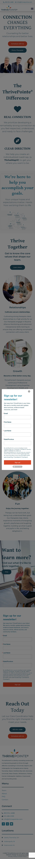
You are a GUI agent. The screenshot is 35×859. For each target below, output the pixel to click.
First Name (7, 422)
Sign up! (17, 462)
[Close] (29, 391)
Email (6, 413)
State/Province (9, 439)
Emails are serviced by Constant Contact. (17, 456)
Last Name (7, 430)
